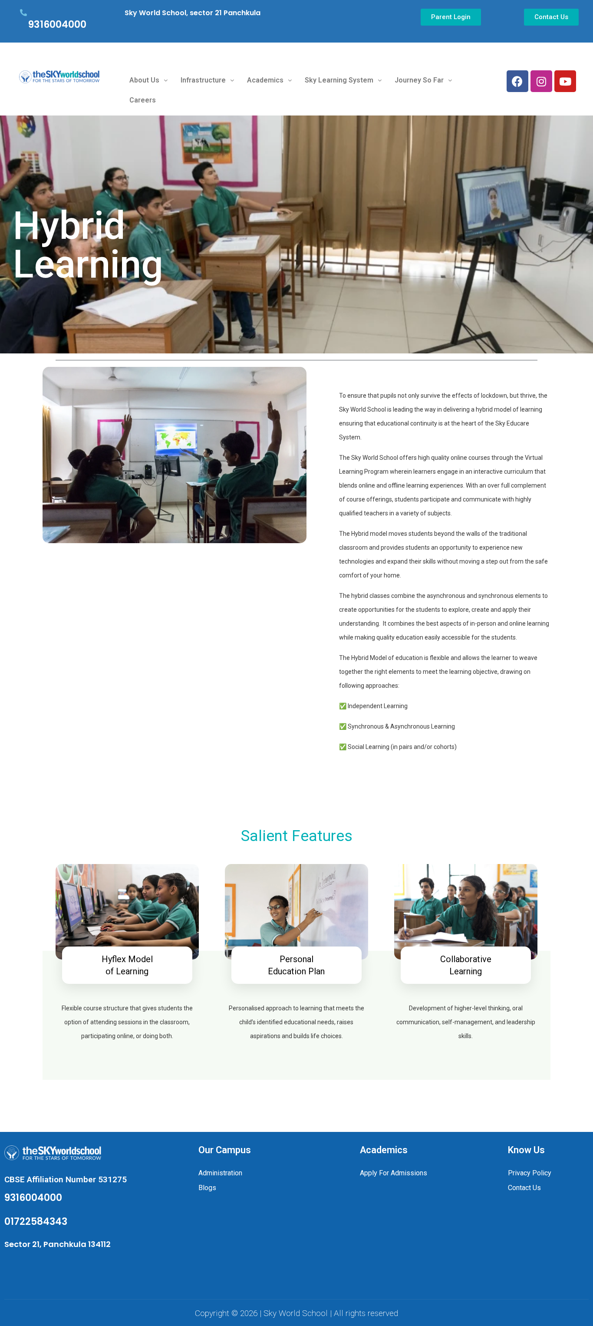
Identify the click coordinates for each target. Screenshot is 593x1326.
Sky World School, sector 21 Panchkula (192, 13)
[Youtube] (565, 81)
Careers (142, 100)
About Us (144, 80)
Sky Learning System (339, 80)
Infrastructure (203, 80)
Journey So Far (419, 80)
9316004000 (57, 24)
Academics (265, 80)
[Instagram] (541, 81)
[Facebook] (517, 81)
